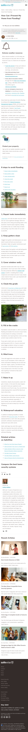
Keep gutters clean (9, 173)
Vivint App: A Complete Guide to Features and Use (14, 616)
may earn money (7, 0)
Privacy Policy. (5, 158)
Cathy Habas (10, 36)
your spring (6, 246)
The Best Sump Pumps (10, 453)
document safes (13, 416)
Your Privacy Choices (6, 725)
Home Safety (9, 10)
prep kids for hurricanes (17, 95)
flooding (22, 93)
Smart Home (4, 692)
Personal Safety (5, 698)
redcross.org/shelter (10, 87)
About (2, 666)
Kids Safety (4, 681)
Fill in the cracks (8, 181)
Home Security (4, 679)
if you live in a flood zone (14, 288)
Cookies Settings (7, 714)
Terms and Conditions (18, 156)
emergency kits (15, 93)
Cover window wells (9, 176)
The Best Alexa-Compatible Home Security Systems (11, 587)
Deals (2, 675)
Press (2, 670)
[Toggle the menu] (26, 5)
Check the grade (8, 179)
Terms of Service (4, 723)
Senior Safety (4, 683)
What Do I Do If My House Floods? (13, 444)
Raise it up (7, 187)
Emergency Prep (5, 700)
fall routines (14, 246)
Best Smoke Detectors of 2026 (10, 560)
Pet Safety (3, 696)
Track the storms (9, 66)
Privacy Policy (10, 723)
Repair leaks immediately (11, 171)
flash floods (17, 108)
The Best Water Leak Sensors (11, 455)
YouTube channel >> (17, 2)
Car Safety (3, 694)
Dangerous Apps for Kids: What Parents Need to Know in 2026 (13, 646)
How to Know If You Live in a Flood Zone (14, 446)
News (2, 673)
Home (2, 10)
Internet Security (5, 685)
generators (8, 93)
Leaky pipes (4, 218)
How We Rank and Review (19, 723)
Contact (3, 668)
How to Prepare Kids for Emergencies (14, 458)
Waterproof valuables (10, 189)
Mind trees (7, 184)
